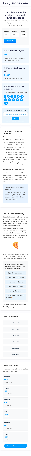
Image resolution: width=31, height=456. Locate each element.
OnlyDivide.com (15, 3)
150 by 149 (15, 323)
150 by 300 (15, 335)
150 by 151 (15, 329)
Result (23, 31)
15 (5, 99)
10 (22, 96)
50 (17, 99)
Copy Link (15, 118)
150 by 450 (15, 342)
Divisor (14, 31)
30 (13, 99)
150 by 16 (15, 348)
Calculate (10, 41)
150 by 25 (15, 354)
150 (6, 103)
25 (9, 99)
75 (21, 99)
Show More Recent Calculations (16, 446)
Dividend (6, 31)
